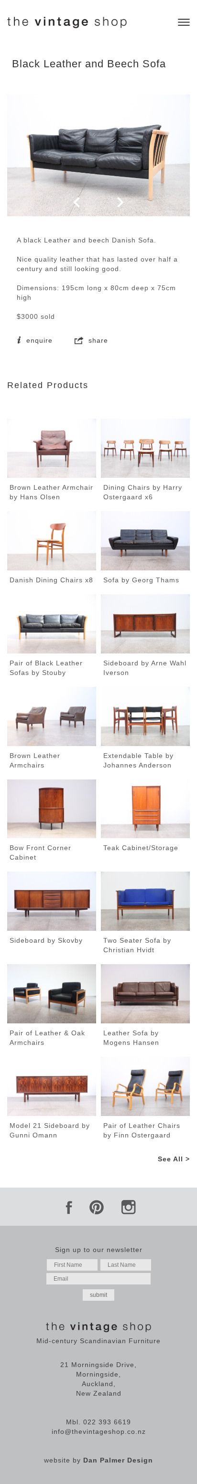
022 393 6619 (107, 1422)
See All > (174, 1159)
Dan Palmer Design (118, 1460)
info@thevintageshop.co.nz (99, 1431)
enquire (38, 340)
